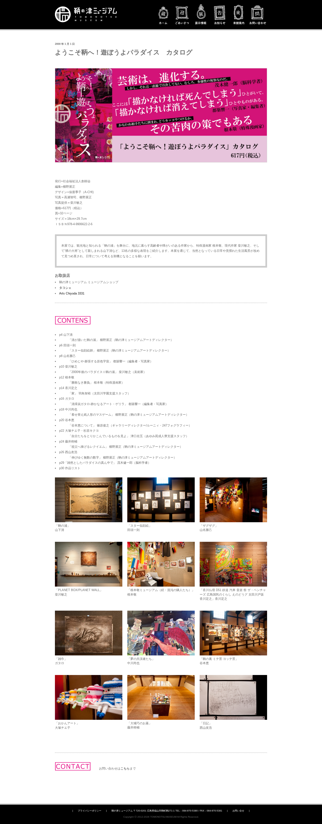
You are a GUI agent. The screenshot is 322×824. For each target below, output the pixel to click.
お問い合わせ (257, 15)
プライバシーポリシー (89, 810)
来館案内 (238, 15)
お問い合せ (238, 810)
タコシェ (65, 288)
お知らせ (220, 15)
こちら (125, 768)
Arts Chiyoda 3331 (71, 293)
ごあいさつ (182, 15)
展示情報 (201, 15)
